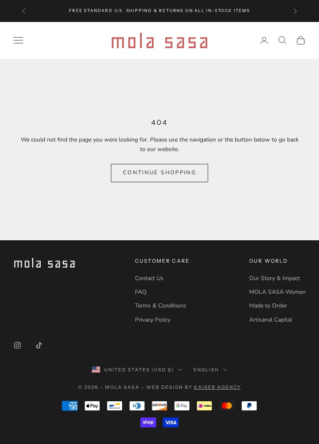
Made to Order (268, 306)
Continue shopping (159, 172)
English (206, 370)
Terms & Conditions (160, 306)
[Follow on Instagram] (17, 345)
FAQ (141, 292)
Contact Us (149, 278)
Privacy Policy (152, 320)
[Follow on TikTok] (39, 345)
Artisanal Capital (270, 320)
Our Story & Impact (274, 278)
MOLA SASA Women (277, 292)
